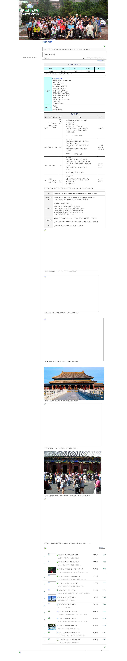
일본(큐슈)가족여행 (70, 597)
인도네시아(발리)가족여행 (72, 562)
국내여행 (88, 49)
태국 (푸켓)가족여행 (70, 590)
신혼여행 (58, 49)
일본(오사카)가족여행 (71, 611)
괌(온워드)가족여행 (70, 618)
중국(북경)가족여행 (70, 604)
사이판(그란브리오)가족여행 (72, 639)
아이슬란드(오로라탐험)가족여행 (74, 569)
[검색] (104, 647)
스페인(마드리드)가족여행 (72, 583)
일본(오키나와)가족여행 (71, 555)
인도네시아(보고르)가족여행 (72, 576)
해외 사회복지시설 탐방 (78, 49)
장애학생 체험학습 (66, 49)
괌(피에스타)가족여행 (71, 625)
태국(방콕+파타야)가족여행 (72, 632)
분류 (46, 49)
